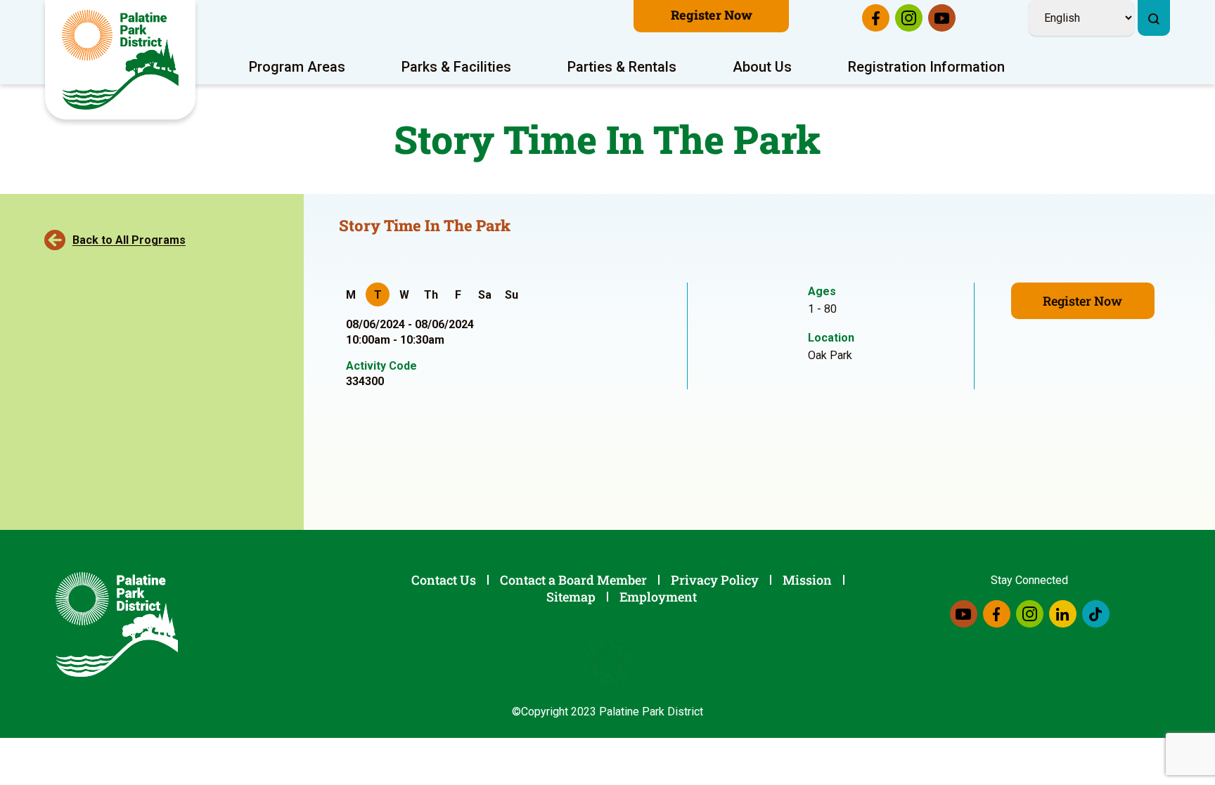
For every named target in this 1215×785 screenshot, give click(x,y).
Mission (807, 579)
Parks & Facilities (456, 66)
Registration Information (926, 66)
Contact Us (443, 579)
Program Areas (297, 66)
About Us (762, 66)
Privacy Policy (715, 579)
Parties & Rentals (621, 66)
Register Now (711, 14)
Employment (658, 596)
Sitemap (571, 596)
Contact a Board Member (573, 579)
